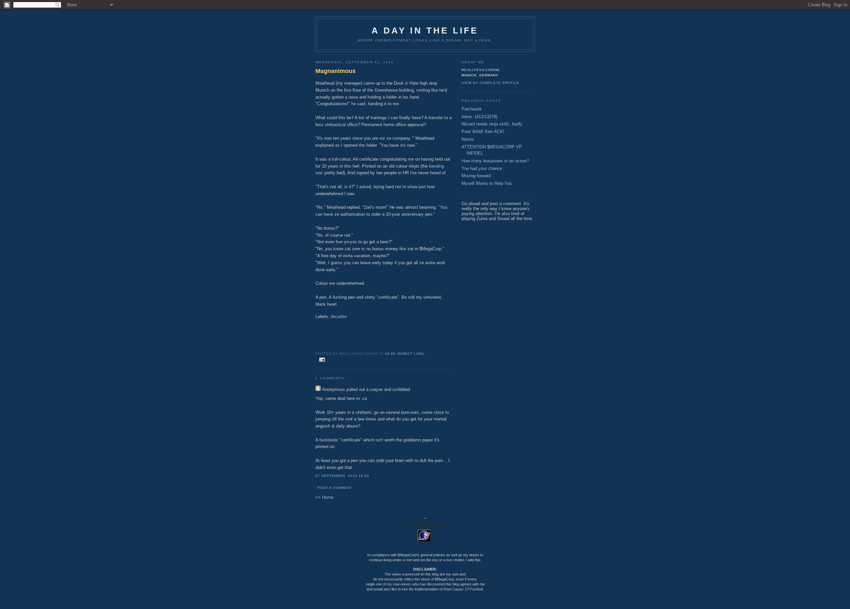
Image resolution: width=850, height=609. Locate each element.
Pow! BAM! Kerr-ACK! (483, 131)
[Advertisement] (383, 334)
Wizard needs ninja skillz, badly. (492, 123)
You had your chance (482, 168)
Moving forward (476, 175)
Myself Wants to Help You (487, 183)
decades (339, 316)
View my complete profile (490, 83)
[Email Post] (320, 359)
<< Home (324, 497)
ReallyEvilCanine (481, 70)
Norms (468, 139)
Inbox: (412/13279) (479, 116)
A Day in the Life (425, 31)
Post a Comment (334, 488)
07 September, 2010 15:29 (342, 476)
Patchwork (472, 109)
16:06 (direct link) (404, 353)
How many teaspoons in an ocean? (495, 160)
